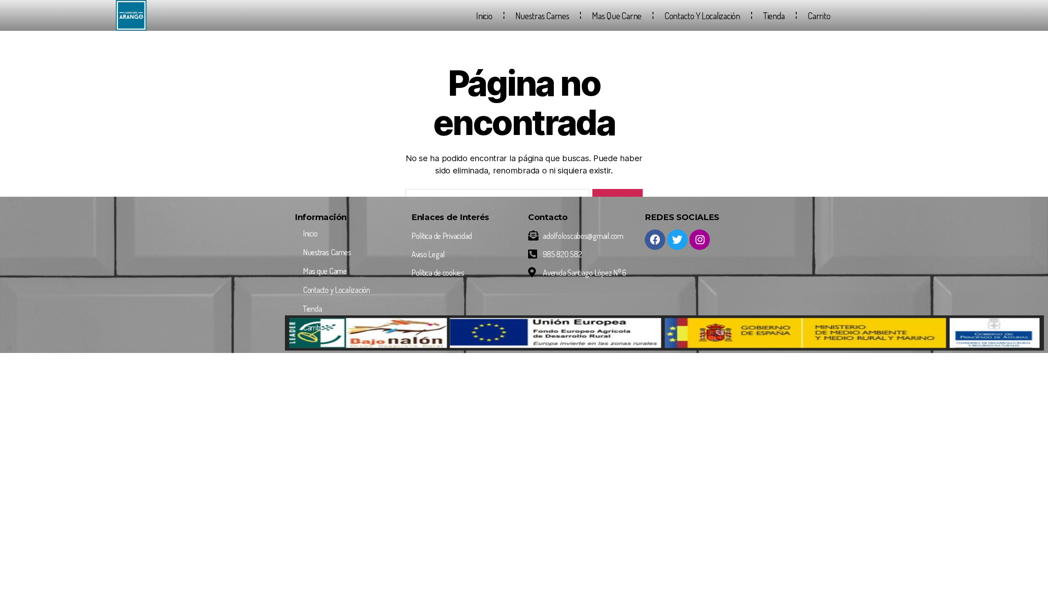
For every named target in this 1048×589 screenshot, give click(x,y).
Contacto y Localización (702, 15)
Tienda (774, 15)
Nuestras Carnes (542, 15)
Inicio (484, 15)
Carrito (819, 15)
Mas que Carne (616, 15)
